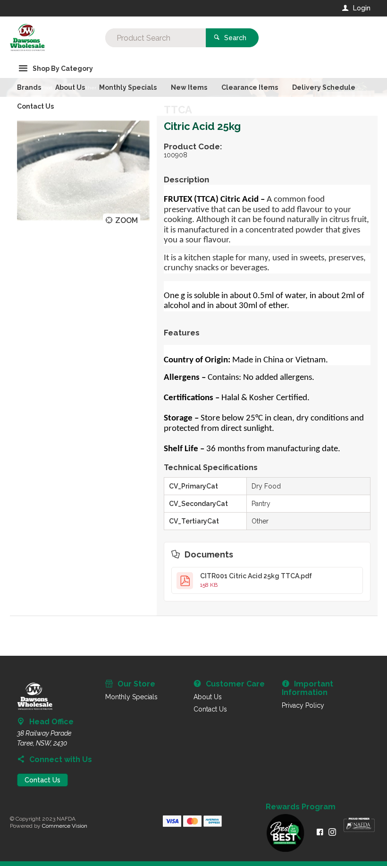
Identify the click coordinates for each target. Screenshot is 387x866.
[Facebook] (320, 832)
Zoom (126, 220)
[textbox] (155, 37)
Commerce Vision (64, 826)
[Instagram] (332, 832)
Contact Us (42, 780)
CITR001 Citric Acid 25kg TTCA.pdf (256, 580)
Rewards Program (301, 807)
